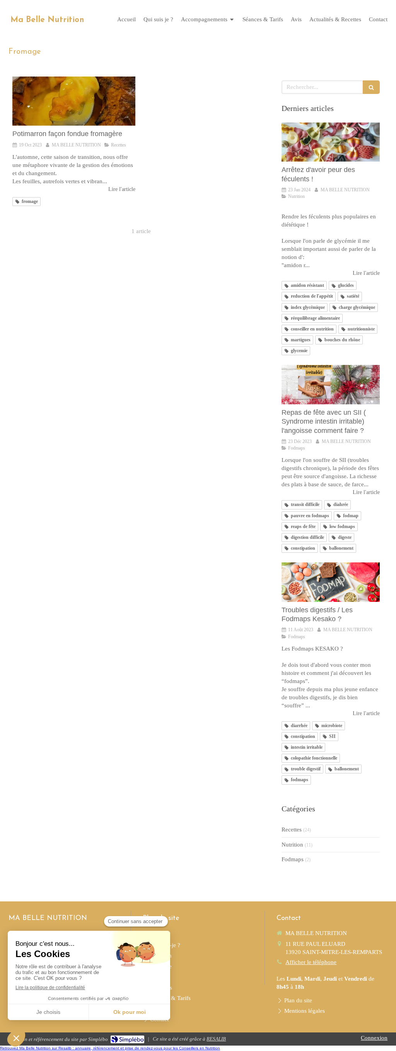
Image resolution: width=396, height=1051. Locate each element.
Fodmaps (293, 859)
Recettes (292, 829)
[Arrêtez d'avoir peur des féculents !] (331, 142)
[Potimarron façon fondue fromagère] (73, 101)
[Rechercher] (371, 87)
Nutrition (292, 844)
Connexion (374, 1038)
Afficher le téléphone (310, 962)
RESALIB (216, 1039)
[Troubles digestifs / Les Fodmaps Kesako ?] (331, 582)
